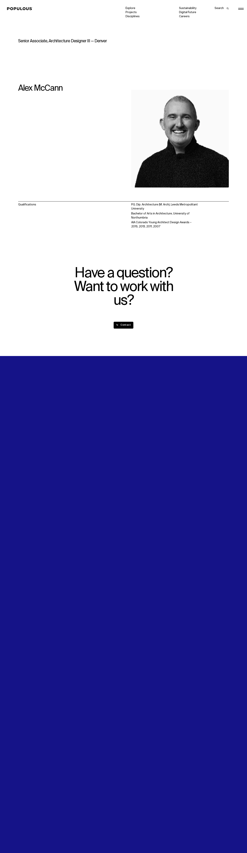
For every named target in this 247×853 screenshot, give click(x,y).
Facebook (185, 426)
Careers (184, 16)
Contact (131, 434)
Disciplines (133, 16)
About (76, 422)
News (129, 430)
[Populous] (20, 9)
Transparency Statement (142, 838)
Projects (131, 12)
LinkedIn (184, 422)
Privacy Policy (27, 838)
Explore (130, 8)
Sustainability (187, 8)
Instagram (214, 422)
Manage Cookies (190, 838)
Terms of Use (80, 838)
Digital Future (187, 12)
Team (75, 426)
